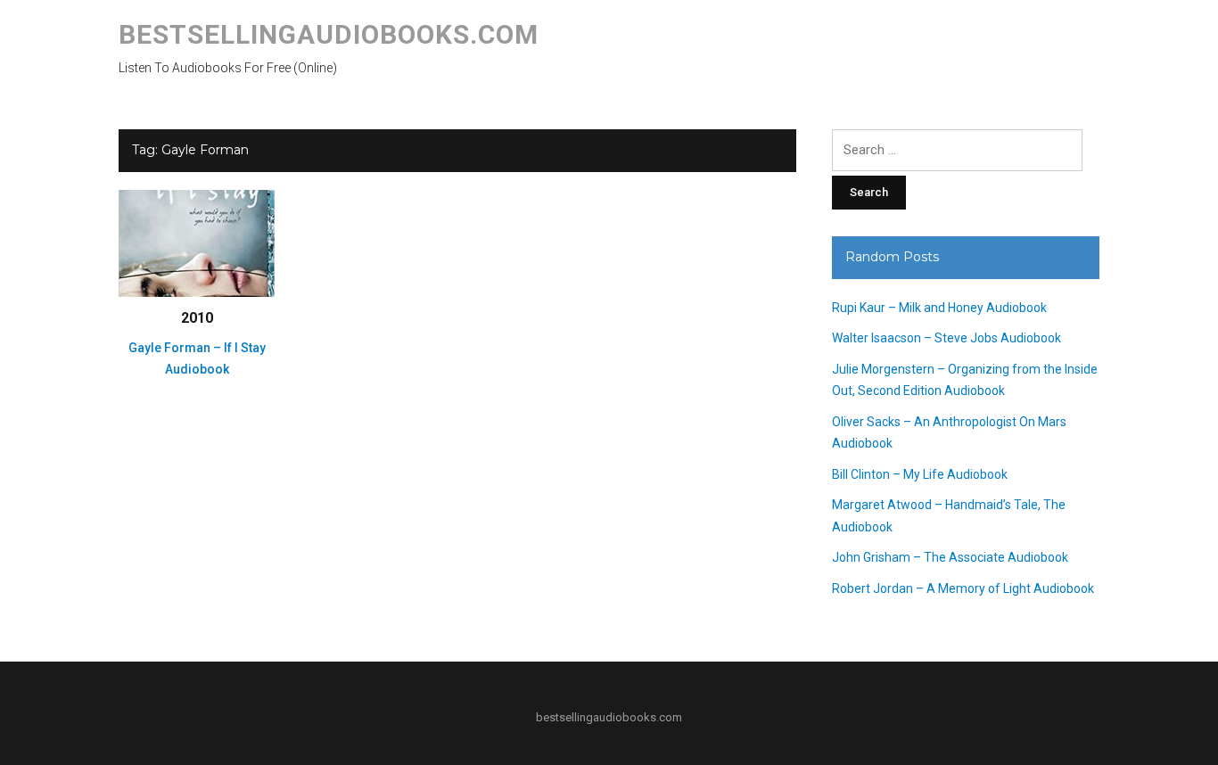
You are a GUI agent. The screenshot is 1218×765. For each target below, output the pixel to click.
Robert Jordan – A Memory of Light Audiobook (963, 588)
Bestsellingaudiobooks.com (329, 34)
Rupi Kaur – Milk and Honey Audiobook (939, 307)
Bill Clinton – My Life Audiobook (920, 474)
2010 (197, 317)
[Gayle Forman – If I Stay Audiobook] (197, 242)
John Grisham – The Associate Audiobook (950, 557)
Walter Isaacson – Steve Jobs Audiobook (946, 338)
